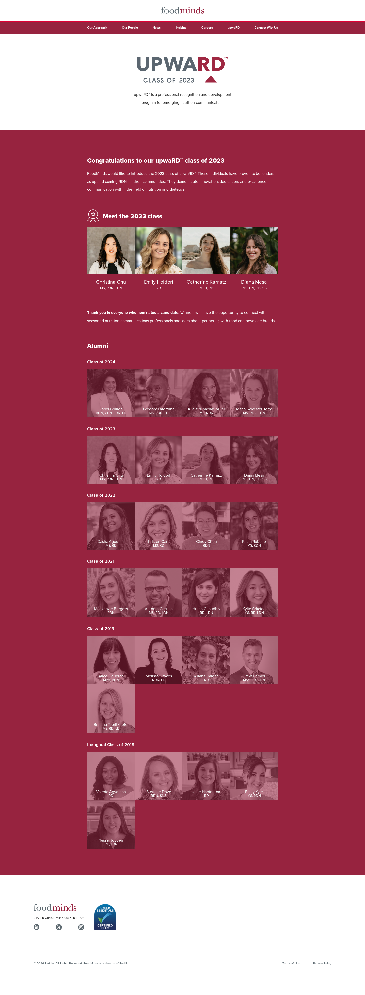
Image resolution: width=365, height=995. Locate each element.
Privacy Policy (322, 963)
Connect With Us (266, 27)
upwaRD (234, 27)
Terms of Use (291, 963)
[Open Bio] (111, 259)
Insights (181, 27)
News (157, 27)
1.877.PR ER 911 (74, 917)
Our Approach (97, 27)
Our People (130, 27)
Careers (207, 27)
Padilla (124, 963)
